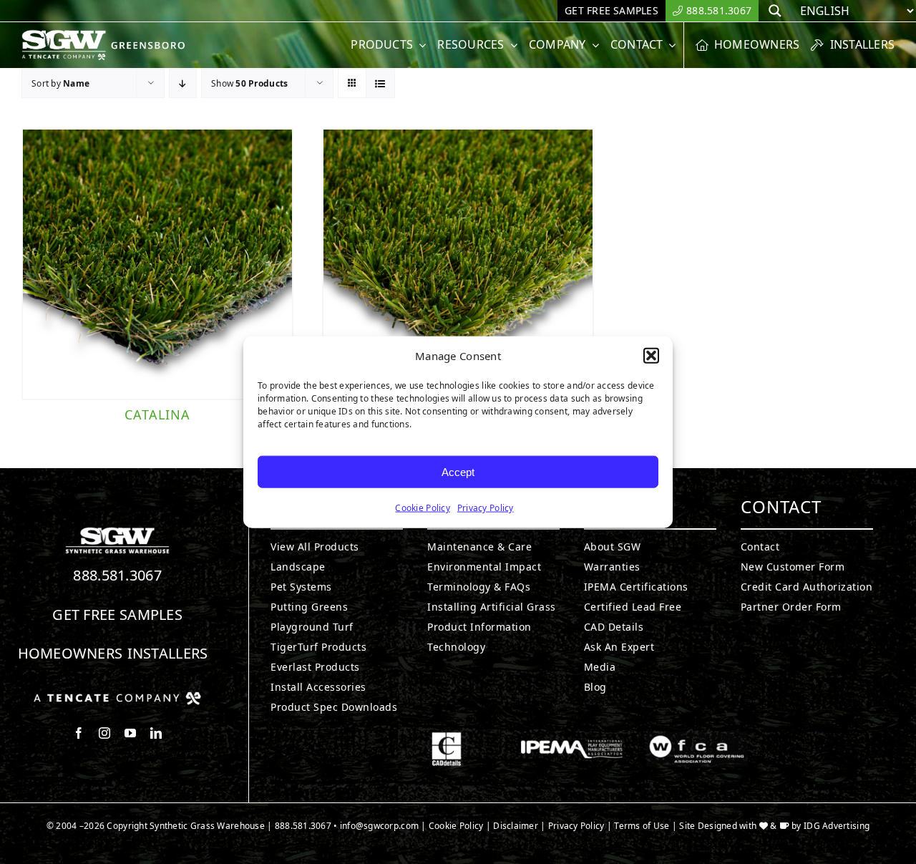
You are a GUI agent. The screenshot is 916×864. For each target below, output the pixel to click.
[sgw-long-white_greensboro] (106, 35)
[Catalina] (157, 264)
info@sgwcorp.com (379, 826)
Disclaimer (515, 826)
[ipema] (572, 738)
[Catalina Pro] (458, 264)
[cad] (446, 738)
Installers (167, 653)
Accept (458, 471)
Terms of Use (641, 826)
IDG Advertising (836, 826)
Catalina (157, 414)
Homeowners (70, 653)
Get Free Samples (117, 614)
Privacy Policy (485, 508)
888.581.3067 (117, 575)
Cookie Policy (422, 508)
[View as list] (380, 83)
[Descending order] (183, 83)
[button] (651, 356)
